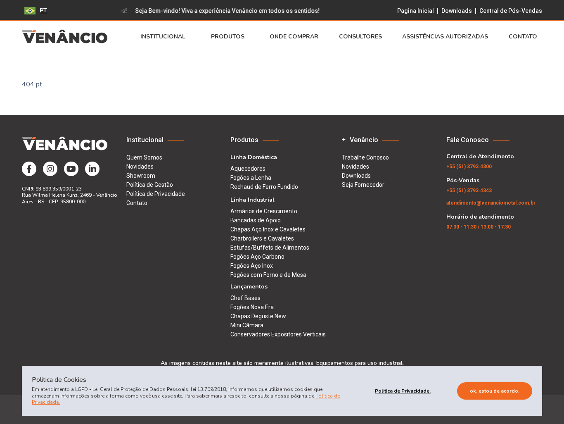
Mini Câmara (246, 325)
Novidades (140, 166)
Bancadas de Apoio (255, 220)
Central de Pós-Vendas (510, 11)
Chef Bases (245, 298)
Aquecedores (247, 168)
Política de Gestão (149, 184)
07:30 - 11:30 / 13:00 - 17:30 (478, 227)
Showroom (140, 175)
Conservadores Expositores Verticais (278, 334)
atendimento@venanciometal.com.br (491, 203)
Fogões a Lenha (250, 177)
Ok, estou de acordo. (494, 391)
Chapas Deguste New (258, 316)
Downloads (456, 11)
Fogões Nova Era (252, 307)
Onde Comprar (294, 37)
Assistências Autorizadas (445, 37)
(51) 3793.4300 (469, 166)
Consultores (360, 37)
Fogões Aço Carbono (257, 256)
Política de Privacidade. (403, 391)
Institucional (162, 37)
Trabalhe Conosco (365, 157)
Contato (523, 37)
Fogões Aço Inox (251, 265)
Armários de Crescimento (263, 211)
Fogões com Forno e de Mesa (268, 275)
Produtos (227, 37)
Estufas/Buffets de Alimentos (269, 247)
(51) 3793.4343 (469, 190)
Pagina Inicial (415, 11)
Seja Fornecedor (363, 184)
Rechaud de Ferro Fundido (264, 186)
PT (43, 10)
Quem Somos (144, 157)
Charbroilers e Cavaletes (262, 238)
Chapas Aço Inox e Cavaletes (268, 229)
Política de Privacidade (155, 194)
